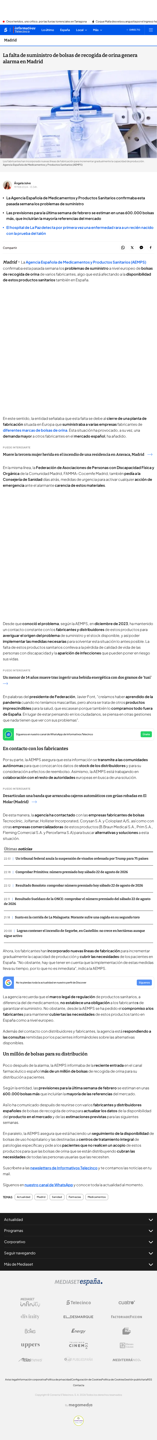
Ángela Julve (22, 183)
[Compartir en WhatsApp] (123, 248)
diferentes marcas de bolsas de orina (35, 430)
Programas (13, 1230)
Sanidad (57, 1197)
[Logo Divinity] (30, 1317)
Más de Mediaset (18, 1264)
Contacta (78, 1385)
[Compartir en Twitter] (132, 248)
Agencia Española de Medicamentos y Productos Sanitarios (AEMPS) (86, 262)
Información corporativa (32, 1379)
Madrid (10, 40)
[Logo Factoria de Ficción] (126, 1317)
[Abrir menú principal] (151, 30)
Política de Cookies (113, 1379)
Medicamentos (97, 1197)
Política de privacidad (58, 1379)
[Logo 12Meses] (126, 1345)
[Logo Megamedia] (80, 1405)
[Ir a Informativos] (24, 30)
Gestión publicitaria (135, 1379)
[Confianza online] (79, 1424)
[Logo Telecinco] (78, 1302)
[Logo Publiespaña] (78, 1360)
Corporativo (14, 1241)
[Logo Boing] (30, 1331)
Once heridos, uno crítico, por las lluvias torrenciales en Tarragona (46, 21)
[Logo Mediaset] (78, 1284)
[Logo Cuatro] (127, 1302)
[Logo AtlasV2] (30, 1360)
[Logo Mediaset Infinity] (30, 1302)
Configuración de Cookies (86, 1379)
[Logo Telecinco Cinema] (78, 1345)
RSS (149, 1379)
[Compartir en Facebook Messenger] (141, 248)
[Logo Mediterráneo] (126, 1359)
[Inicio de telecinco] (5, 30)
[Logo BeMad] (126, 1331)
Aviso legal (11, 1379)
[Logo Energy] (78, 1331)
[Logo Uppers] (30, 1345)
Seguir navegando (20, 1252)
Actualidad (23, 1197)
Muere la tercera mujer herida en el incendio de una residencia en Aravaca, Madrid (73, 454)
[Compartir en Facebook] (150, 248)
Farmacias (75, 1197)
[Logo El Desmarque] (78, 1317)
